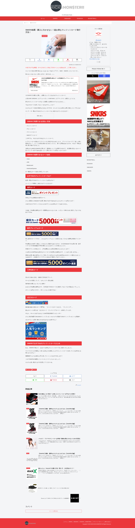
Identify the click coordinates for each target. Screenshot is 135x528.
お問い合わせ (107, 521)
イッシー (98, 40)
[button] (77, 60)
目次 (38, 115)
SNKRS (34, 369)
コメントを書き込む (53, 511)
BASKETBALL (88, 521)
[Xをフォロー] (97, 62)
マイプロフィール (94, 59)
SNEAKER (29, 369)
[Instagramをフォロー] (99, 62)
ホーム (65, 521)
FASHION (82, 521)
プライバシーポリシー (98, 521)
